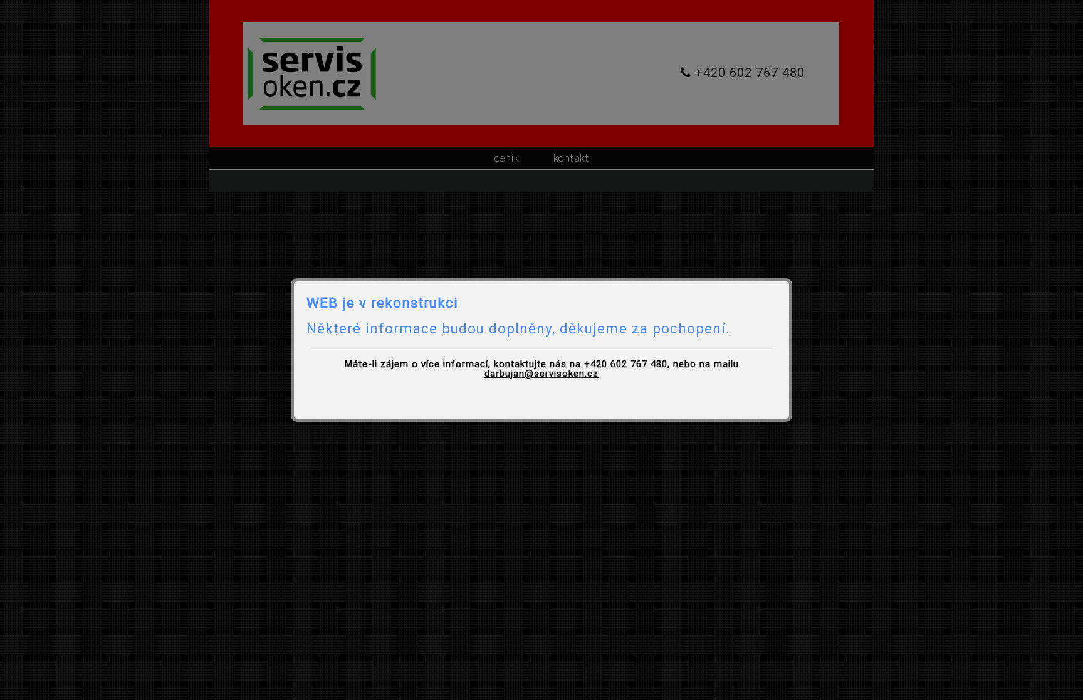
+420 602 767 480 (625, 364)
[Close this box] (790, 280)
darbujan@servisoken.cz (541, 373)
